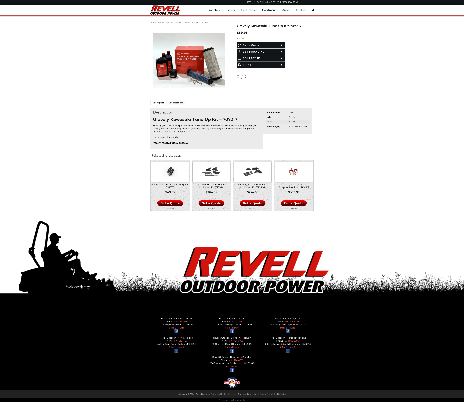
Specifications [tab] (176, 103)
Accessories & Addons (298, 126)
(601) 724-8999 (235, 341)
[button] (313, 10)
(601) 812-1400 (180, 341)
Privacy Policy (265, 394)
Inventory (214, 10)
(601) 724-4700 (235, 360)
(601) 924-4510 (236, 321)
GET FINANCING (254, 51)
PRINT (247, 64)
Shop (160, 23)
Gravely (292, 117)
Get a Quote (251, 45)
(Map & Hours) (176, 328)
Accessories (169, 23)
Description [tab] (158, 103)
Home (153, 23)
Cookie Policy (279, 394)
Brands (230, 10)
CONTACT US (252, 58)
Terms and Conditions (248, 394)
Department (268, 10)
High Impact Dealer (237, 400)
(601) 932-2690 (291, 341)
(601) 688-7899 (290, 2)
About (286, 10)
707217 (292, 122)
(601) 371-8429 (291, 321)
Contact (301, 10)
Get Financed (249, 10)
